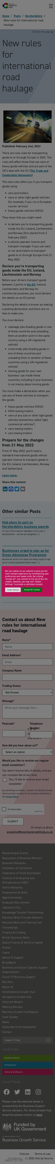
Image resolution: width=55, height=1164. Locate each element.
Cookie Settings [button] (13, 590)
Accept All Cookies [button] (32, 589)
